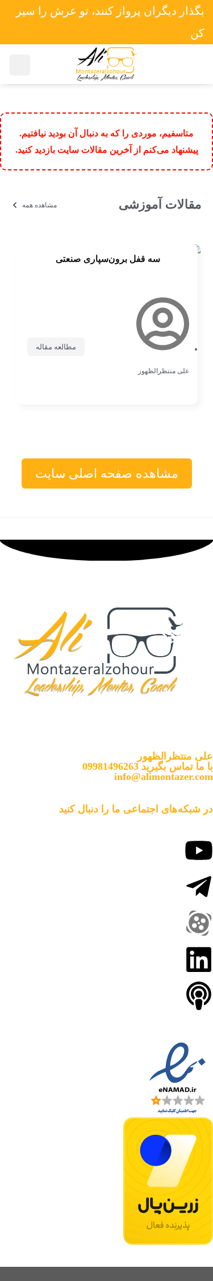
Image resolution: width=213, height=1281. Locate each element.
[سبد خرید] (20, 65)
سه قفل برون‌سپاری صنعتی (108, 259)
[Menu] (191, 64)
